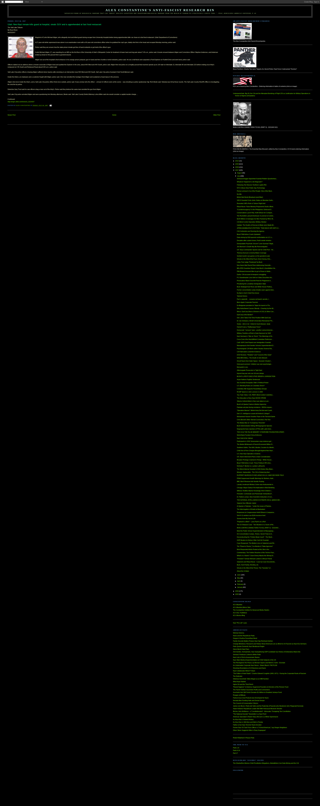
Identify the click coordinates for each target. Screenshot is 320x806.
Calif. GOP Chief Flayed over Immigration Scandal (254, 342)
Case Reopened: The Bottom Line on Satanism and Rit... (256, 543)
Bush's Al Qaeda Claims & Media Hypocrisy (251, 404)
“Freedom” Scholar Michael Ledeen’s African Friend (254, 559)
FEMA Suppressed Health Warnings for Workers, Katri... (255, 478)
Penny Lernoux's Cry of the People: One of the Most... (255, 191)
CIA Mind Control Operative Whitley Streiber (251, 222)
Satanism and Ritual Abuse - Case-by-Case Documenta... (256, 562)
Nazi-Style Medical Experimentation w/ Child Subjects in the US (254, 660)
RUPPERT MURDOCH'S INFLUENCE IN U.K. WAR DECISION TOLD (260, 475)
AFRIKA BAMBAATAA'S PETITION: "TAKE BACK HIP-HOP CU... (258, 228)
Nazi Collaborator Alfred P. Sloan (244, 671)
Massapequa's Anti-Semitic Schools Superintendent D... (255, 345)
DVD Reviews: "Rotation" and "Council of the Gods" (254, 355)
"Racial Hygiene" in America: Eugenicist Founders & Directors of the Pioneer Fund (260, 687)
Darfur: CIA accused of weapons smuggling (251, 274)
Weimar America (238, 633)
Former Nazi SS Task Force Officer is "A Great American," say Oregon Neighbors (260, 727)
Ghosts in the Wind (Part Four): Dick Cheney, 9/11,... (254, 259)
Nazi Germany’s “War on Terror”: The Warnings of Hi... (255, 336)
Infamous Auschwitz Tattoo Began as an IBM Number (251, 679)
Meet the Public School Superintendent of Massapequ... (255, 531)
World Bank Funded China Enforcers (249, 435)
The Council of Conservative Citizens (245, 703)
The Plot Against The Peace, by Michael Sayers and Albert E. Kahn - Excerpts (259, 663)
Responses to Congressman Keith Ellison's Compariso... (256, 512)
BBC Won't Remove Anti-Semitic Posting (250, 481)
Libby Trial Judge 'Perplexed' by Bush (249, 262)
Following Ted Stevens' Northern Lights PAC (252, 185)
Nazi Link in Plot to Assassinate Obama (246, 657)
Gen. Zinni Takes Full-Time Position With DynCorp (254, 318)
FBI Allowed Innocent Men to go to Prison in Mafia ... (254, 271)
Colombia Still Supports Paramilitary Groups (252, 389)
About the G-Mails (243, 571)
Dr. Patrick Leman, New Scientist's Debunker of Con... (255, 497)
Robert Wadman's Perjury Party (243, 738)
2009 (237, 164)
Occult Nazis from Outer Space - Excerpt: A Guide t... (254, 361)
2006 (237, 591)
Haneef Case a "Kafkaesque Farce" (249, 327)
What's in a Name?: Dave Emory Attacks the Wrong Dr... (255, 555)
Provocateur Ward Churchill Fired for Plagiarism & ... (254, 281)
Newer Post (12, 115)
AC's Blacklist (237, 605)
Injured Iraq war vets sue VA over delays (250, 373)
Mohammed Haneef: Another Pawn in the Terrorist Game (256, 416)
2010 (237, 161)
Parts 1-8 (236, 748)
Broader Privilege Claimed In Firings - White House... (255, 460)
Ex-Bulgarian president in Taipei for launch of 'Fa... (254, 305)
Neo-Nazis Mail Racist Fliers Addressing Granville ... (254, 265)
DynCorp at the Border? (245, 315)
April (239, 581)
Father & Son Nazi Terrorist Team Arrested (247, 725)
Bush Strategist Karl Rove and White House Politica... (255, 287)
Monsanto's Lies (242, 367)
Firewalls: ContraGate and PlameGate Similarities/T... (255, 494)
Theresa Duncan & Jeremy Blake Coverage (251, 253)
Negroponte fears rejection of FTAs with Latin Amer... (254, 429)
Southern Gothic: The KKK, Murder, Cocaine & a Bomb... (256, 447)
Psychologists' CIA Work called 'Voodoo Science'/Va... (255, 349)
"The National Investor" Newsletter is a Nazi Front (249, 714)
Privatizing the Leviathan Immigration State (251, 284)
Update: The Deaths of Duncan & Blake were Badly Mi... (256, 225)
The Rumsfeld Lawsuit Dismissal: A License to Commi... (255, 216)
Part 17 (235, 753)
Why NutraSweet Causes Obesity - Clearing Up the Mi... (255, 308)
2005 (237, 594)
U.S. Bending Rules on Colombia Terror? (251, 386)
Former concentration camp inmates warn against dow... (256, 290)
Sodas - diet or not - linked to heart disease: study (253, 324)
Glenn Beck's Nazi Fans (241, 649)
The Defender (237, 676)
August (239, 173)
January (240, 587)
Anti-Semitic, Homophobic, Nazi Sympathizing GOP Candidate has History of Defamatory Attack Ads (266, 652)
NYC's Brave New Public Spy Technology (251, 188)
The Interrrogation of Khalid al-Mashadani (251, 509)
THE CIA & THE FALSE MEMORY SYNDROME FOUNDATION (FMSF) (260, 432)
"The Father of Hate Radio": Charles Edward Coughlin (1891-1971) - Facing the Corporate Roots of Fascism (269, 673)
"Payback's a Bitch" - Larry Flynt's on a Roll (251, 522)
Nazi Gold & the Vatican (245, 438)
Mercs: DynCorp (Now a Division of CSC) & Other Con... (256, 311)
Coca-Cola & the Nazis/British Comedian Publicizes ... (255, 339)
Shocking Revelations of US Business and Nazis (249, 668)
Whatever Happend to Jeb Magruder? (249, 182)
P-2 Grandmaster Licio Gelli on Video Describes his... (255, 277)
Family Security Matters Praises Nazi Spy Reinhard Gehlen (253, 641)
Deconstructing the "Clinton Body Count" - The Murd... (255, 537)
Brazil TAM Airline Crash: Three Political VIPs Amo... (254, 463)
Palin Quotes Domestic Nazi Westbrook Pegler (248, 646)
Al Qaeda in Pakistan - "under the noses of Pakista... (254, 506)
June (239, 575)
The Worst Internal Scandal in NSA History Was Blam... (255, 469)
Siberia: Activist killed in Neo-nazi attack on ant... (253, 401)
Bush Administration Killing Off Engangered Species (254, 426)
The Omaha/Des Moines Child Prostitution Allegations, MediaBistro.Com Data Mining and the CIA (266, 763)
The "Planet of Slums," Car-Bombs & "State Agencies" (255, 546)
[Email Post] (50, 105)
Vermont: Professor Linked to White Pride (247, 654)
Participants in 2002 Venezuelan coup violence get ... (255, 441)
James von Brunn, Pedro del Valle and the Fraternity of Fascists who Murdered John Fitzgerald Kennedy (268, 706)
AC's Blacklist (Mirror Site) (241, 607)
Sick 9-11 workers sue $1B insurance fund (251, 515)
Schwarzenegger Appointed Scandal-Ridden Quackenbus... (257, 179)
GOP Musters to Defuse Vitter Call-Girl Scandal (253, 540)
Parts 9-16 (236, 750)
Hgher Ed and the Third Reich (243, 684)
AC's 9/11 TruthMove (240, 613)
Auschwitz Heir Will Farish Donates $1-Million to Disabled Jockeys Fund (257, 692)
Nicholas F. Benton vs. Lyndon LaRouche (251, 466)
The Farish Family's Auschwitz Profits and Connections (251, 690)
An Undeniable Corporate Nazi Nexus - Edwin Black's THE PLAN (255, 665)
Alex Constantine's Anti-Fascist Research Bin (160, 10)
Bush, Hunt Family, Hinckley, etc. (248, 565)
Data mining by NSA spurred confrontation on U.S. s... (255, 237)
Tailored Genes (242, 296)
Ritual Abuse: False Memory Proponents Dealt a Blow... (255, 206)
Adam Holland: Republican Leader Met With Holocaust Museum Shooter (257, 709)
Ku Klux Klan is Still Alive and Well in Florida (248, 722)
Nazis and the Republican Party (243, 636)
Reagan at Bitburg (239, 695)
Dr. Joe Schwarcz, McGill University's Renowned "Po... (255, 321)
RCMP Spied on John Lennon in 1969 (250, 392)
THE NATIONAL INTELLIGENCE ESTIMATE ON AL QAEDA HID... (259, 500)
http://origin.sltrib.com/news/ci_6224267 (21, 102)
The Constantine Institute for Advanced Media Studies (251, 610)
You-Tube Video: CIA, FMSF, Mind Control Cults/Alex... (255, 395)
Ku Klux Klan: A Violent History (243, 719)
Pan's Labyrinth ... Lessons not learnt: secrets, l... (253, 299)
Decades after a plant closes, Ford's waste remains (254, 240)
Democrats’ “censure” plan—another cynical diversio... (255, 330)
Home (114, 115)
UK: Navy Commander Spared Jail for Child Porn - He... (255, 250)
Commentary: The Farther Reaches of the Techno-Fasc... (256, 552)
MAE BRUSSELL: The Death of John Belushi (252, 358)
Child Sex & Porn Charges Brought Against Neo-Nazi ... (255, 450)
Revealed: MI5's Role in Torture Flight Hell (251, 203)
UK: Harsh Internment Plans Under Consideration (253, 457)
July (238, 176)
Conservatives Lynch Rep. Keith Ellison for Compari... (255, 213)
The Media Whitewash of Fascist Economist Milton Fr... (255, 444)
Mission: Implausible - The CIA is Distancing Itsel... (254, 472)
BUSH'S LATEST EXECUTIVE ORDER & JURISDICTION (256, 376)
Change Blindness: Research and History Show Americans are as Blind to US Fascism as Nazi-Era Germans (269, 644)
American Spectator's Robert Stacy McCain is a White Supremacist (255, 717)
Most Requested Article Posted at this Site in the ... (254, 549)
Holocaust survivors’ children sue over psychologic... (254, 364)
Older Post (216, 115)
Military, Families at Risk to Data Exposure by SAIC (254, 333)
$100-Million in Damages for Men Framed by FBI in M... (255, 219)
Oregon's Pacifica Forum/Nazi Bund (245, 638)
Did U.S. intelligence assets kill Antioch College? (253, 413)
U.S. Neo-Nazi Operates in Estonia (248, 454)
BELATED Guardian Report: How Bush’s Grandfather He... (256, 268)
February (240, 584)
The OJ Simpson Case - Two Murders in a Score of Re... (255, 525)
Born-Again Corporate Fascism (247, 302)
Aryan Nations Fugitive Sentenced (248, 379)
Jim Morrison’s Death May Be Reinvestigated (252, 247)
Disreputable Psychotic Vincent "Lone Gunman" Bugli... (255, 244)
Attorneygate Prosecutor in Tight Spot (249, 370)
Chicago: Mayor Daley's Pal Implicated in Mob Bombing (255, 488)
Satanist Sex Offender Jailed (246, 503)
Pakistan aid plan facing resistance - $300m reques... (255, 407)
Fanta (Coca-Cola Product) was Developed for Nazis (251, 698)
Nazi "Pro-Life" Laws (240, 623)
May (238, 578)
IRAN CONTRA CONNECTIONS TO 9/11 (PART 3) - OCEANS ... (258, 528)
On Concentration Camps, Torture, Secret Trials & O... (255, 534)
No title (239, 194)
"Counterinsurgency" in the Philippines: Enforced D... (254, 209)
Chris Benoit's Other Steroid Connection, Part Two (253, 420)
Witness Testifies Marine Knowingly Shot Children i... (254, 491)
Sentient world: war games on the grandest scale (253, 256)
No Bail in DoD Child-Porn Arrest (248, 293)
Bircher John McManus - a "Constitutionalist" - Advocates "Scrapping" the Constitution (262, 711)
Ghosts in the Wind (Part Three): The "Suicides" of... (254, 568)
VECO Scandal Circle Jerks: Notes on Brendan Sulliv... (255, 200)
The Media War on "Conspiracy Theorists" (251, 423)
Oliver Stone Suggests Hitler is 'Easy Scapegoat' (249, 730)
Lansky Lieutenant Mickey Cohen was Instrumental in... (255, 484)
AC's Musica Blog (239, 615)
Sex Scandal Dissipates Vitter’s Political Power (252, 383)
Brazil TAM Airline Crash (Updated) (248, 234)
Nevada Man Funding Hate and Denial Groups (249, 700)
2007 (237, 170)
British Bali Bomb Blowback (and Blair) (250, 197)
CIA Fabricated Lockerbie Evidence (249, 352)
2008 (237, 167)
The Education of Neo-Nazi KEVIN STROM (251, 398)
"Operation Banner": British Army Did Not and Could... (255, 410)
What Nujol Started (239, 681)
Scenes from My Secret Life (246, 518)
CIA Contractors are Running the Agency (250, 231)
